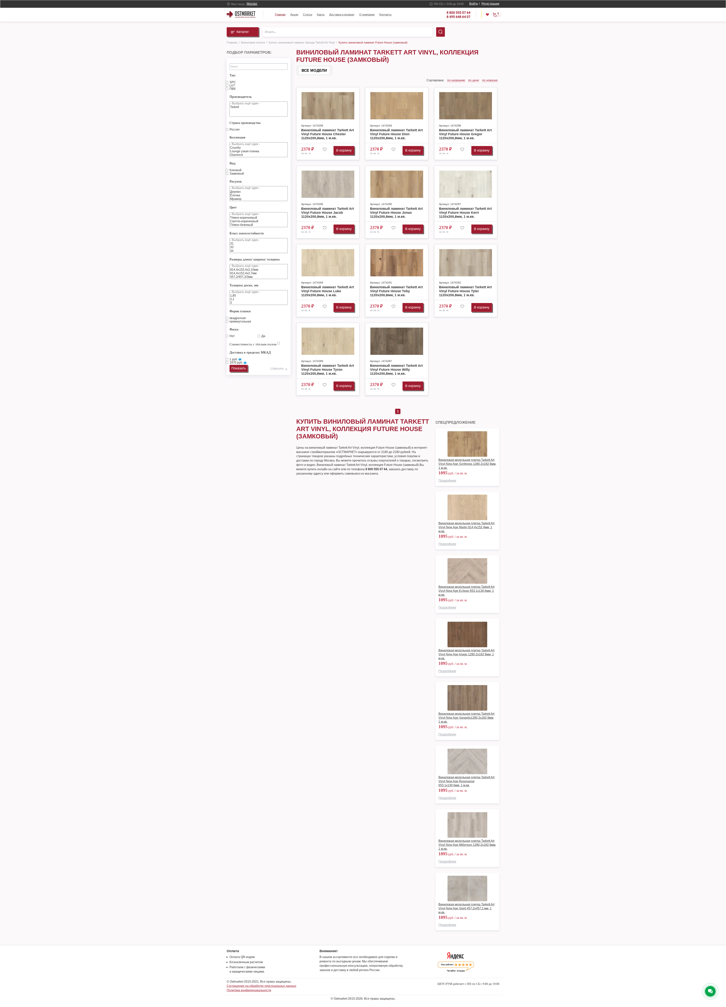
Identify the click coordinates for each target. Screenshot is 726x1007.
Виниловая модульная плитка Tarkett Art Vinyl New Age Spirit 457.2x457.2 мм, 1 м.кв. (466, 908)
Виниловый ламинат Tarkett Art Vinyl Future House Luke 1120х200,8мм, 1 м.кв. (327, 291)
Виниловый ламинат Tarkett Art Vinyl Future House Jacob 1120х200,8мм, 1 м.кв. (327, 212)
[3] (259, 303)
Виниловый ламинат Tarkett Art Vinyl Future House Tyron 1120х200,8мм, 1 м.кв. (327, 369)
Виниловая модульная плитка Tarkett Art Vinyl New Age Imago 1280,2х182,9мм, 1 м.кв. (466, 654)
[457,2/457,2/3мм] (259, 277)
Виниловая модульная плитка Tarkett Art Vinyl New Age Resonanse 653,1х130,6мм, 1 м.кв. (466, 781)
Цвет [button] (233, 207)
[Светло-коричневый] (259, 221)
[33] (259, 247)
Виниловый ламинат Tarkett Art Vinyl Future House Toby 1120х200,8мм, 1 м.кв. (396, 291)
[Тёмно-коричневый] (259, 218)
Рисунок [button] (236, 181)
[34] (259, 251)
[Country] (259, 148)
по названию (456, 80)
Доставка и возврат (341, 14)
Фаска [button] (234, 329)
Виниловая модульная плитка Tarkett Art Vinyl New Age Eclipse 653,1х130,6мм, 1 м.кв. (466, 590)
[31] (259, 244)
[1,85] (259, 296)
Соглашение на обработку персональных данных (261, 986)
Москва (252, 3)
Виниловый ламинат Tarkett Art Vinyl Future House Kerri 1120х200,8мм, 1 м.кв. (465, 212)
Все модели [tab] (314, 70)
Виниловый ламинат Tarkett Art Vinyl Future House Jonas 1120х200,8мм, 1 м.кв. (396, 212)
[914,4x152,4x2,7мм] (259, 273)
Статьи (307, 14)
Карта (320, 14)
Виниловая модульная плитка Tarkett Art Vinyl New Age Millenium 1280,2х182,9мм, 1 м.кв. (467, 844)
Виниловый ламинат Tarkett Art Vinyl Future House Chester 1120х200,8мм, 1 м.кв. (327, 134)
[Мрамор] (259, 199)
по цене (473, 80)
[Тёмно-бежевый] (259, 225)
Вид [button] (232, 163)
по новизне (490, 80)
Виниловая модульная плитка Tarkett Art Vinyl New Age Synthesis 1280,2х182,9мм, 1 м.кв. (467, 463)
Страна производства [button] (245, 123)
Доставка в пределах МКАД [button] (250, 352)
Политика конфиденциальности (249, 990)
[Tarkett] (259, 107)
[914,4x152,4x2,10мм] (259, 270)
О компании (367, 14)
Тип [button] (232, 75)
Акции (294, 14)
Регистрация (490, 3)
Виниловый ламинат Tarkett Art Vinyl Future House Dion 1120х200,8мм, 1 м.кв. (396, 134)
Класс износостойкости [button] (247, 233)
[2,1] (259, 299)
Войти (473, 3)
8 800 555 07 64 (458, 13)
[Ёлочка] (259, 195)
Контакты (385, 14)
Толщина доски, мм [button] (244, 285)
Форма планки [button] (240, 311)
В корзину (344, 150)
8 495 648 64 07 (458, 17)
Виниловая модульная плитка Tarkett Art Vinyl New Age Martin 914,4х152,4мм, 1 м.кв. (466, 527)
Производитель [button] (241, 97)
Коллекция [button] (237, 137)
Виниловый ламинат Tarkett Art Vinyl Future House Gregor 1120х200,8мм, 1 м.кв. (465, 134)
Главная (280, 14)
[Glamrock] (259, 155)
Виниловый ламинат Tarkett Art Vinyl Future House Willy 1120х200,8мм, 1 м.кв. (396, 369)
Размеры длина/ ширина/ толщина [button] (255, 259)
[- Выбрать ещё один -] (259, 103)
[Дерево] (259, 192)
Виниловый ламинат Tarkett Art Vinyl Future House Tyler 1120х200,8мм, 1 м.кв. (465, 291)
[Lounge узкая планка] (259, 151)
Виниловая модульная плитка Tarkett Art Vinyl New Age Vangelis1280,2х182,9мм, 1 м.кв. (466, 717)
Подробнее (447, 481)
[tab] (259, 74)
